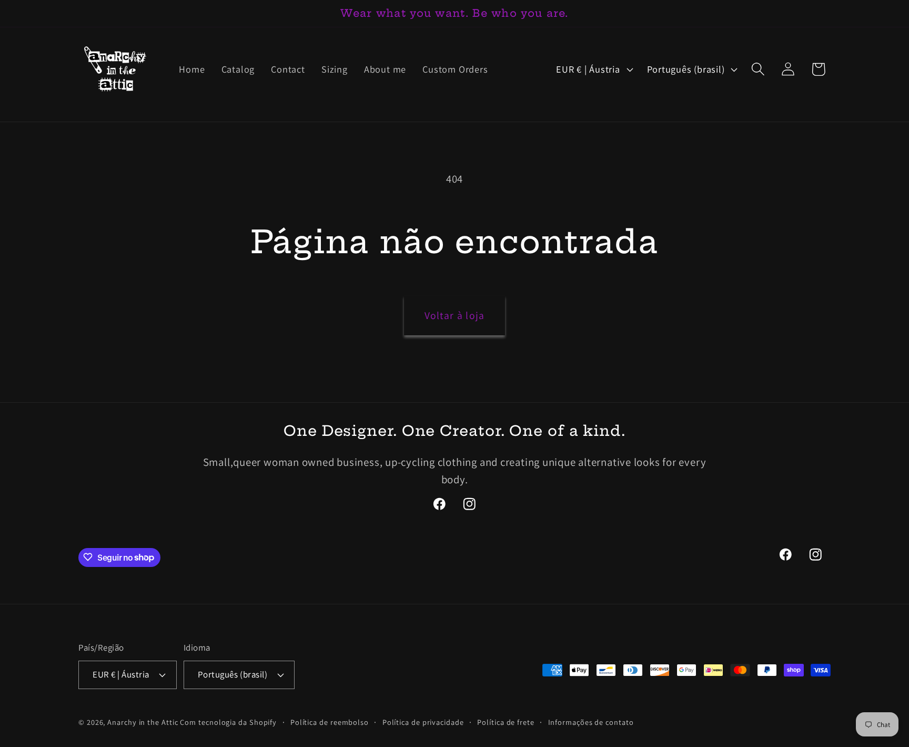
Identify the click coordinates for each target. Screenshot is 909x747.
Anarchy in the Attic (143, 721)
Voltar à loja (455, 315)
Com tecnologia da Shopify (228, 721)
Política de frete (505, 721)
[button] (758, 69)
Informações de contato (591, 721)
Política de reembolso (329, 721)
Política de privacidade (423, 721)
